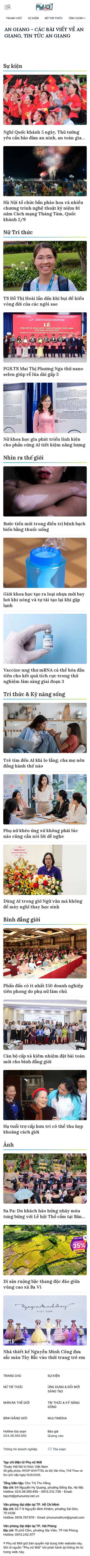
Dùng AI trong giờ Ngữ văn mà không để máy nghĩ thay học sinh (42, 903)
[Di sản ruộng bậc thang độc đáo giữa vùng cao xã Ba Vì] (45, 1250)
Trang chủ (14, 18)
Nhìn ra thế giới (23, 457)
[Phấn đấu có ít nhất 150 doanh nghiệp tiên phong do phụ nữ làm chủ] (45, 953)
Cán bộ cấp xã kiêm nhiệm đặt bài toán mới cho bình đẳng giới (44, 1058)
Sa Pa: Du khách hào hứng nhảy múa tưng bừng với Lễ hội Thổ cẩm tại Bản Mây (42, 1216)
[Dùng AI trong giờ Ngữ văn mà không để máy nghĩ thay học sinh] (45, 870)
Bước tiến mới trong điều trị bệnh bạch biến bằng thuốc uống (44, 526)
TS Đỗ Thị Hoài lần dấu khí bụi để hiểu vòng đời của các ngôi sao (43, 301)
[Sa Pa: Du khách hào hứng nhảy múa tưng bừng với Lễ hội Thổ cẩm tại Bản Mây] (45, 1178)
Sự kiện (33, 18)
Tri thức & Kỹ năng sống (34, 694)
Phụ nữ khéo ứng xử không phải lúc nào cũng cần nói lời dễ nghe (40, 833)
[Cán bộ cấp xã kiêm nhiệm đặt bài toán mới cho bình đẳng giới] (45, 1025)
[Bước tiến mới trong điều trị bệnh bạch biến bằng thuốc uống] (45, 491)
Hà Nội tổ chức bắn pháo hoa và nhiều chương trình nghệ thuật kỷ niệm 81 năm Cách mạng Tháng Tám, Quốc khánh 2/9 (43, 211)
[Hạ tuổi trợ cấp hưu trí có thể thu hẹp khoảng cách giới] (45, 1095)
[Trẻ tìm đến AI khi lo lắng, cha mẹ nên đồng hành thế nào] (45, 728)
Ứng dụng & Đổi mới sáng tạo (64, 1389)
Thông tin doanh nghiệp (20, 1449)
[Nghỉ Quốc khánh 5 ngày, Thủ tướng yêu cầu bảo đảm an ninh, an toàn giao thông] (45, 100)
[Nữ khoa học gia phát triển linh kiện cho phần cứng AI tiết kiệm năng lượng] (45, 408)
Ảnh (8, 1144)
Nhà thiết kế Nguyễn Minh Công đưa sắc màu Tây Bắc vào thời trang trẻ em (44, 1354)
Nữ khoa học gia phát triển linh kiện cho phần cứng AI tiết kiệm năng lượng (44, 441)
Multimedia (57, 1418)
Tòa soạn (59, 1449)
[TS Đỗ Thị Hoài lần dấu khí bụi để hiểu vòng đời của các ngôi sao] (45, 266)
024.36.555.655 (14, 1436)
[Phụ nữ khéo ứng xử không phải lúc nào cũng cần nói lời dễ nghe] (45, 799)
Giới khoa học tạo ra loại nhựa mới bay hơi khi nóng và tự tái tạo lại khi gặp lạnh (44, 599)
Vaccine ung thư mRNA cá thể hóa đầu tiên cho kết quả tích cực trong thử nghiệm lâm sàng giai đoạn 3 (44, 675)
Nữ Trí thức (54, 18)
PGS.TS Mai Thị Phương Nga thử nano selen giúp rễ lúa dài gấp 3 (43, 371)
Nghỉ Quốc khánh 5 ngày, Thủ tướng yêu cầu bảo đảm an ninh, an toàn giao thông (43, 137)
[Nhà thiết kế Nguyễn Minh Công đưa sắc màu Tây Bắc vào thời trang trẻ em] (45, 1320)
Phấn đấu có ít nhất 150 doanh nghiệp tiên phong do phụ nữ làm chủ (43, 988)
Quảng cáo (55, 1436)
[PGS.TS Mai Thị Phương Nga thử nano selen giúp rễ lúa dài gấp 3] (45, 337)
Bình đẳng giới (21, 919)
